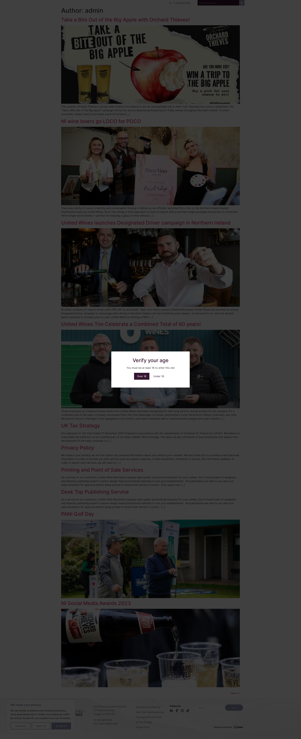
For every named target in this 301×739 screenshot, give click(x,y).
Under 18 (158, 376)
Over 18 (141, 376)
